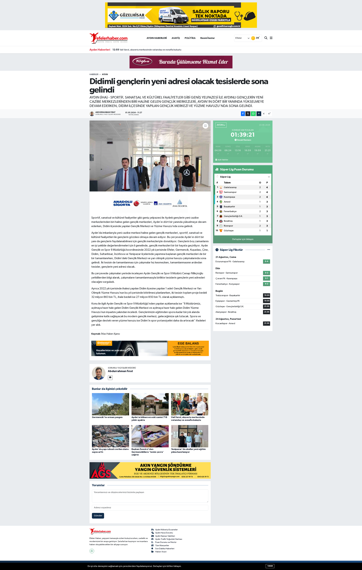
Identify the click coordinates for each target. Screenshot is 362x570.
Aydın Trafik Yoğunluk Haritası (168, 539)
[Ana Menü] (269, 38)
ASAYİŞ (176, 38)
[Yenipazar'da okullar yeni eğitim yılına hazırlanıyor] (189, 436)
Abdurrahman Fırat (120, 371)
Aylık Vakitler (223, 160)
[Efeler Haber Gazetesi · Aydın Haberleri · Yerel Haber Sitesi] (108, 38)
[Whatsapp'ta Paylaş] (253, 113)
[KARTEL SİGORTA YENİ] (150, 203)
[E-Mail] (110, 377)
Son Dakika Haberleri (164, 549)
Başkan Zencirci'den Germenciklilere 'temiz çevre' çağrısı (148, 452)
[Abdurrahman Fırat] (98, 373)
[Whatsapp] (92, 551)
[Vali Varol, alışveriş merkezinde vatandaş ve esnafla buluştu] (189, 404)
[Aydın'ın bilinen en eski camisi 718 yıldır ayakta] (150, 404)
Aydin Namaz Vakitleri (165, 536)
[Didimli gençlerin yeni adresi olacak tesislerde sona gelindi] (150, 156)
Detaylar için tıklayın (242, 239)
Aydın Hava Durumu (164, 533)
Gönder (98, 515)
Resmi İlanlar (207, 38)
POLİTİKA (190, 38)
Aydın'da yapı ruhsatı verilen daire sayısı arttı (139, 49)
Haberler (94, 74)
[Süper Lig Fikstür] (268, 250)
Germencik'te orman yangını (107, 417)
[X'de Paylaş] (247, 113)
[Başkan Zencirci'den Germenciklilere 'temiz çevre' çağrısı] (150, 436)
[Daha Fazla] (259, 113)
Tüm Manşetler (162, 545)
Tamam (270, 566)
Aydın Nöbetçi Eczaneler (166, 530)
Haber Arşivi (160, 552)
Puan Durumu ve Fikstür (165, 542)
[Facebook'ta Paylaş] (243, 113)
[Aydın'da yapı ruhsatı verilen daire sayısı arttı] (110, 436)
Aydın (105, 74)
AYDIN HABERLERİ (157, 38)
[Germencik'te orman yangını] (110, 404)
